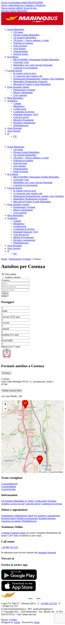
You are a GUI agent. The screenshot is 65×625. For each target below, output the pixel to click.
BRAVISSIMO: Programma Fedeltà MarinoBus (36, 59)
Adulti (4, 311)
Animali (5, 329)
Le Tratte (29, 501)
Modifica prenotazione (27, 518)
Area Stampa (19, 48)
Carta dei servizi (21, 117)
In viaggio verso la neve (24, 73)
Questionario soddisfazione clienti (17, 515)
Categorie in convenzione (25, 67)
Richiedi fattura (8, 518)
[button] (40, 460)
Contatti (17, 103)
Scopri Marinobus (15, 29)
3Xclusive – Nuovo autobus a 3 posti (31, 40)
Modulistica (18, 106)
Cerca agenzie (20, 95)
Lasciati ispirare (14, 70)
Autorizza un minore (11, 521)
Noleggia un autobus (23, 43)
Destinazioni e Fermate (24, 89)
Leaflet (44, 472)
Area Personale (14, 128)
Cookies (13, 619)
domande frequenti (47, 552)
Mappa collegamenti (23, 92)
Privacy (4, 619)
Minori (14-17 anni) (10, 346)
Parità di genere (20, 54)
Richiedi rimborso (47, 518)
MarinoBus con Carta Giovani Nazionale (32, 65)
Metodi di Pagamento (23, 120)
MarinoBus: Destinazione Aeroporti (30, 81)
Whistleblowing (20, 125)
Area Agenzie (13, 131)
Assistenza (12, 100)
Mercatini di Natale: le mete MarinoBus (32, 84)
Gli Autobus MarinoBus (24, 37)
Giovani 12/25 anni (10, 317)
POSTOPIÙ (7, 340)
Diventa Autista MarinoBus (14, 10)
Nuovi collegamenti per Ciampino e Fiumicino (23, 5)
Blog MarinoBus (15, 98)
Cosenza (6, 373)
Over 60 (5, 323)
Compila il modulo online (13, 533)
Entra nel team (20, 46)
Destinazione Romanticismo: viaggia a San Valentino (38, 78)
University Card (21, 62)
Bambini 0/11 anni (10, 334)
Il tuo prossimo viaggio (18, 87)
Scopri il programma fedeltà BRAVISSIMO (22, 2)
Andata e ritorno (12, 277)
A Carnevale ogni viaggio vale (27, 76)
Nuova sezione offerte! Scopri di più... (19, 8)
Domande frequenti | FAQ (25, 114)
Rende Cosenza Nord (11, 390)
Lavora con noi (17, 503)
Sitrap (37, 622)
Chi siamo (18, 32)
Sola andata (10, 274)
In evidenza (12, 57)
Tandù (17, 622)
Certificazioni (19, 109)
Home (4, 259)
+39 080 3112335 (9, 547)
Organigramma (20, 51)
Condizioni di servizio (23, 111)
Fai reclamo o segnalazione (47, 515)
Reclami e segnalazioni (24, 122)
